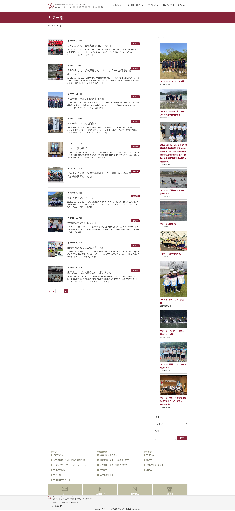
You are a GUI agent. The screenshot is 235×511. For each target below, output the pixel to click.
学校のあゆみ (59, 469)
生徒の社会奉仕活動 (155, 464)
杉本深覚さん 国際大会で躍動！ (89, 45)
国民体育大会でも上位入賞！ (86, 247)
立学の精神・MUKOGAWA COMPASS (69, 459)
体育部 (135, 44)
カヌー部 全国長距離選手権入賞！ (86, 98)
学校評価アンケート (62, 479)
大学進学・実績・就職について (113, 464)
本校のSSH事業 (106, 474)
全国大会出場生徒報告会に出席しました (89, 272)
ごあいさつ (58, 454)
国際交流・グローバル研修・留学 (114, 459)
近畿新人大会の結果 (81, 222)
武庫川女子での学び (108, 454)
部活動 (149, 459)
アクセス (57, 474)
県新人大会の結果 (80, 198)
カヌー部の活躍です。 (169, 223)
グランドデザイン (71, 464)
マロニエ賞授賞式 (77, 148)
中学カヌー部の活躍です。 (171, 253)
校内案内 (104, 469)
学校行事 (150, 454)
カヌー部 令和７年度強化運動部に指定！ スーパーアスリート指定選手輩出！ (173, 401)
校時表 (149, 469)
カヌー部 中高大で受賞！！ (83, 123)
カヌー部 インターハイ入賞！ (173, 81)
